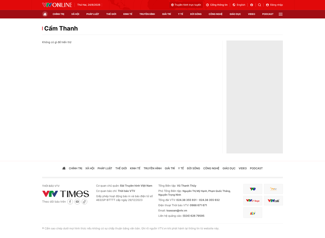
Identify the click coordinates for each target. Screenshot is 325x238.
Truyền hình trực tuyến (188, 4)
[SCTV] (252, 212)
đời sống (196, 14)
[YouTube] (77, 201)
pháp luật (92, 14)
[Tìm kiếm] (260, 5)
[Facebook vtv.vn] (253, 5)
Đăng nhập (276, 4)
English (241, 4)
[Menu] (280, 14)
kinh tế (127, 14)
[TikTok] (84, 201)
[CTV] (252, 200)
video (251, 14)
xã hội (75, 14)
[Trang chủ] (45, 14)
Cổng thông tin (219, 4)
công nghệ (215, 14)
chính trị (58, 14)
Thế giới (111, 14)
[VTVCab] (273, 200)
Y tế (180, 14)
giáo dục (235, 14)
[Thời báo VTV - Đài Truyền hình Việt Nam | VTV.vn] (57, 5)
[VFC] (252, 189)
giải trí (166, 14)
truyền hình (147, 14)
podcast (267, 14)
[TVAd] (273, 189)
